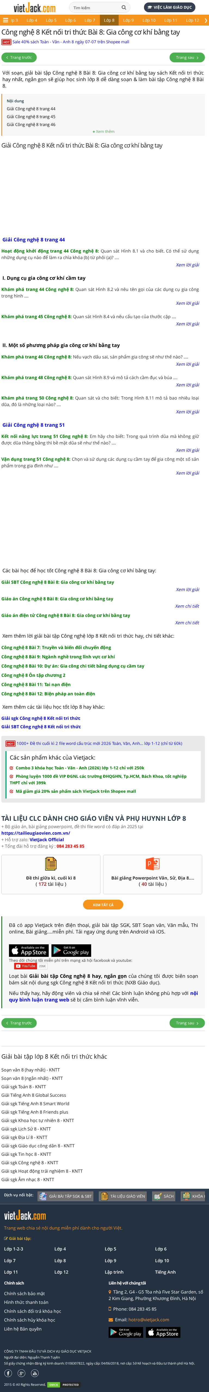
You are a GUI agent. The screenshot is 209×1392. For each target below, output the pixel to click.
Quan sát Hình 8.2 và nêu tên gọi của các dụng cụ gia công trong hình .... (100, 292)
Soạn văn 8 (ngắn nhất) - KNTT (32, 1078)
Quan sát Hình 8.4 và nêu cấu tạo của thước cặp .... (88, 316)
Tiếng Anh (165, 1272)
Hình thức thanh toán (26, 1302)
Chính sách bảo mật (24, 1293)
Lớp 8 (109, 20)
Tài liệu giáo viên (127, 1196)
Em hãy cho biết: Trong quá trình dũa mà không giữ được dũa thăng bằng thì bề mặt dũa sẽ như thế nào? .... (100, 439)
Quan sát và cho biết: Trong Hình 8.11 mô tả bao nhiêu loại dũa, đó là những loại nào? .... (100, 401)
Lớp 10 (149, 20)
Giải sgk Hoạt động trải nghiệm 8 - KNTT (42, 1171)
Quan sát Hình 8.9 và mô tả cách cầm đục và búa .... (89, 377)
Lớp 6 (70, 20)
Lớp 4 (32, 20)
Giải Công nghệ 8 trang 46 (31, 124)
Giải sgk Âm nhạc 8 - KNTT (27, 1179)
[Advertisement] (103, 194)
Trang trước (20, 57)
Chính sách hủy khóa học (29, 1320)
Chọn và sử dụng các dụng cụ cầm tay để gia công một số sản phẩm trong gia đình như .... (100, 462)
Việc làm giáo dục (173, 7)
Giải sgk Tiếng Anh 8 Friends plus (34, 1112)
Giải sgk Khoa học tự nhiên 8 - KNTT (37, 1120)
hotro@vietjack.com (148, 1320)
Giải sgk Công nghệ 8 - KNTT (29, 1163)
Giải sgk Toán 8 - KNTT (23, 1087)
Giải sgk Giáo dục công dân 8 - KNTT (38, 1146)
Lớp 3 (12, 20)
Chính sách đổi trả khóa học (32, 1311)
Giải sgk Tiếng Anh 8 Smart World (35, 1104)
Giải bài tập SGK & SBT (70, 1196)
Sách (169, 1196)
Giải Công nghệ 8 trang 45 (31, 116)
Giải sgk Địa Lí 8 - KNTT (24, 1137)
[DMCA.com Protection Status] (67, 1384)
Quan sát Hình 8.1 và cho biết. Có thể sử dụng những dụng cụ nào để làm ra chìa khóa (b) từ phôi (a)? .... (100, 254)
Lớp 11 (170, 20)
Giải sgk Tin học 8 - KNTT (26, 1154)
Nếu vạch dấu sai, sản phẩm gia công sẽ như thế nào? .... (94, 357)
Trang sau (185, 57)
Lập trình (114, 1272)
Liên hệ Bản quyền (23, 1329)
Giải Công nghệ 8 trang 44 (31, 108)
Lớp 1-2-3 (13, 1249)
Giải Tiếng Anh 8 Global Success (33, 1095)
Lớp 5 (51, 20)
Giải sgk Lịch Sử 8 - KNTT (26, 1129)
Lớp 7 (90, 20)
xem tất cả (103, 904)
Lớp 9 (128, 20)
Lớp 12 (192, 20)
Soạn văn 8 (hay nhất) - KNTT (30, 1070)
